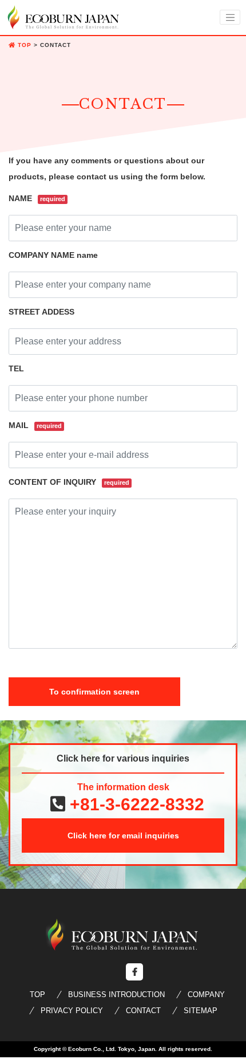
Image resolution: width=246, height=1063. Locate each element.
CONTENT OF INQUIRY (69, 482)
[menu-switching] (230, 17)
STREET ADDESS (41, 311)
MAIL (35, 425)
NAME (37, 198)
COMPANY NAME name (53, 255)
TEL (16, 368)
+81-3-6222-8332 (134, 804)
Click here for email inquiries (123, 835)
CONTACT (143, 1010)
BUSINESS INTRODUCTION (116, 994)
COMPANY (206, 994)
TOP (37, 994)
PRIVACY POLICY (72, 1010)
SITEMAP (200, 1010)
